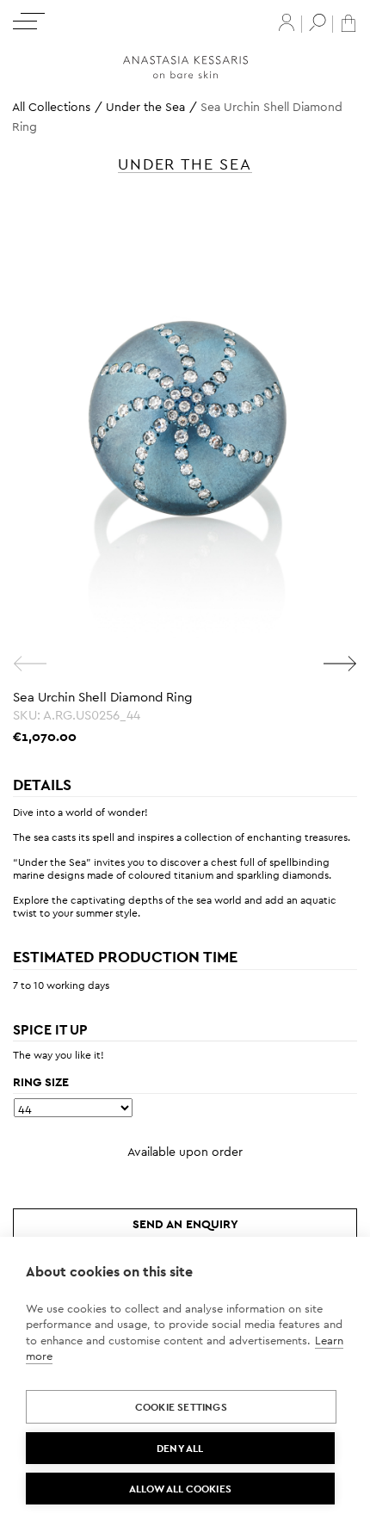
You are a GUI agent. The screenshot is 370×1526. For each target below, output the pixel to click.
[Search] (317, 22)
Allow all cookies (180, 1489)
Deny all (180, 1448)
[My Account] (286, 22)
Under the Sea (145, 106)
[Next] (339, 663)
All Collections (51, 106)
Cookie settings (181, 1407)
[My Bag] (348, 22)
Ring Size (41, 1082)
